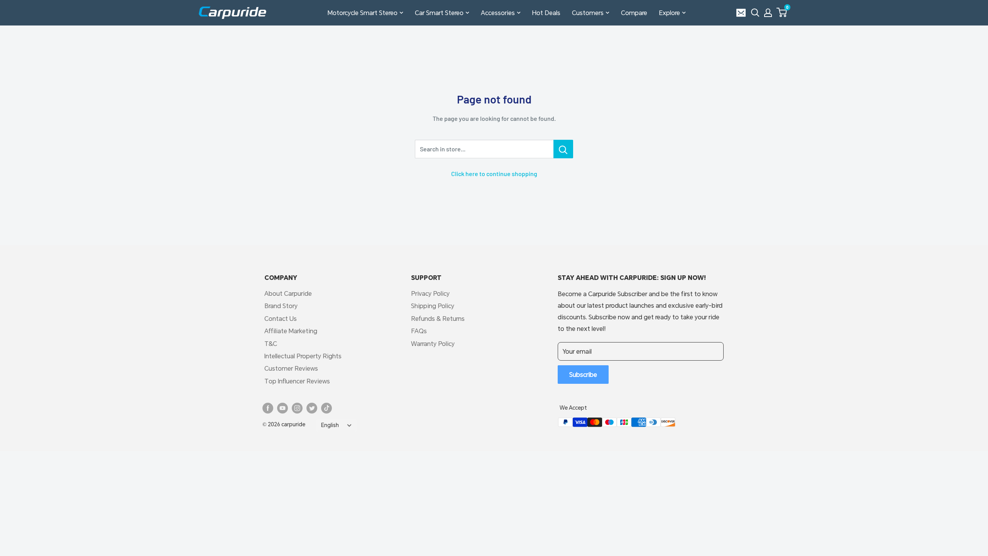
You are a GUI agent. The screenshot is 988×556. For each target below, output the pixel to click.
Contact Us (280, 318)
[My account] (768, 12)
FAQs (419, 331)
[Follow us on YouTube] (282, 408)
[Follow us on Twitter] (311, 408)
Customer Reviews (291, 368)
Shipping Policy (432, 306)
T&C (270, 343)
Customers (588, 12)
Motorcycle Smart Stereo (363, 12)
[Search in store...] (563, 149)
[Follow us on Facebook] (267, 408)
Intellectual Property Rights (303, 356)
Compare (634, 12)
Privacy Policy (430, 293)
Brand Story (281, 306)
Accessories (498, 12)
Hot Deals (546, 12)
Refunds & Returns (438, 318)
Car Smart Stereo (439, 12)
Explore (669, 12)
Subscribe (583, 374)
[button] (781, 12)
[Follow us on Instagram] (297, 408)
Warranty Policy (433, 343)
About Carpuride (288, 293)
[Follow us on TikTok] (326, 408)
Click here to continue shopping (494, 173)
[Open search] (755, 12)
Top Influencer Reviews (297, 381)
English (330, 425)
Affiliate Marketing (290, 331)
